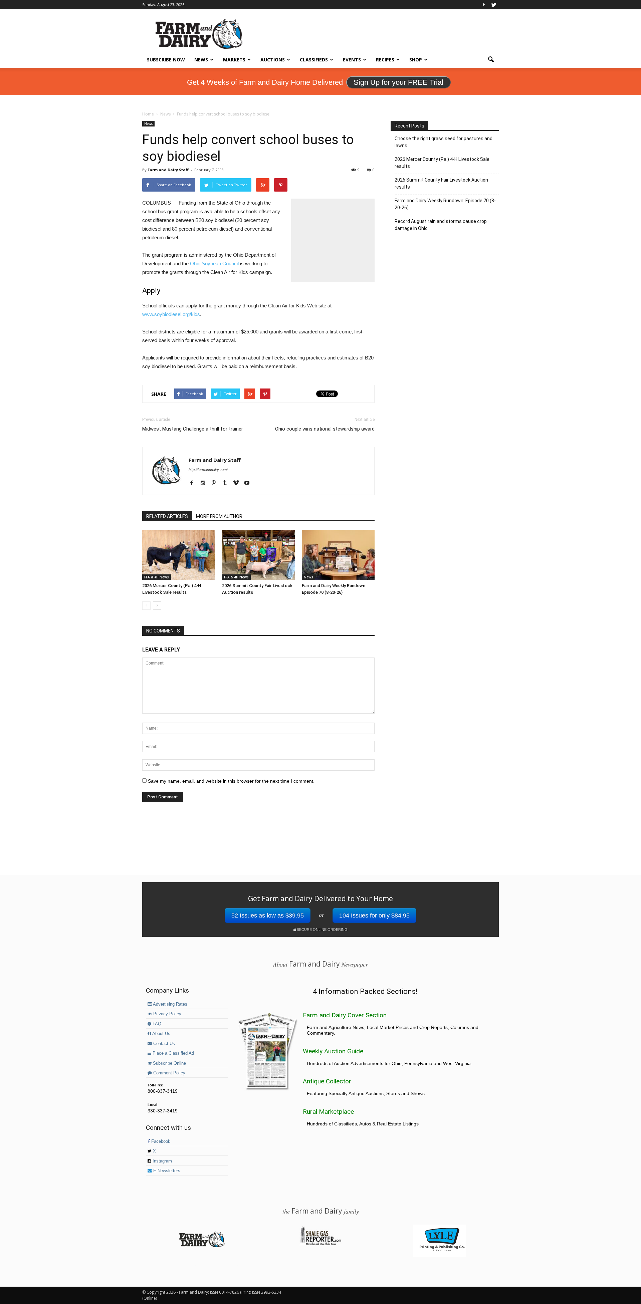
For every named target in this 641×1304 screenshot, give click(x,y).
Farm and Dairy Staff (168, 169)
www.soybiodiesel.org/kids (171, 314)
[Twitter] (494, 5)
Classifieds (314, 59)
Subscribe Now (166, 59)
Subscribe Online (169, 1063)
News (201, 59)
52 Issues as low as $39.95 (267, 915)
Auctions (272, 59)
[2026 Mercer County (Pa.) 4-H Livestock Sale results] (178, 555)
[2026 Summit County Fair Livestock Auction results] (258, 555)
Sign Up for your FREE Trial (398, 82)
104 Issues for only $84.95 (374, 915)
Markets (234, 59)
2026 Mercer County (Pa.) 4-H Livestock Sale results (442, 163)
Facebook (160, 1141)
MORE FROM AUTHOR (219, 516)
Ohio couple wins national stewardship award (325, 429)
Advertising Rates (169, 1004)
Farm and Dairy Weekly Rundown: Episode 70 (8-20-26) (445, 204)
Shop (415, 59)
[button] (491, 60)
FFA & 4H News (156, 577)
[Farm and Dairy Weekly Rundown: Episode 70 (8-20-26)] (338, 555)
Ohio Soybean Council (214, 263)
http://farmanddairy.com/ (208, 470)
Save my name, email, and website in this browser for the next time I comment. (231, 781)
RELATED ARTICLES (167, 516)
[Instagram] (205, 483)
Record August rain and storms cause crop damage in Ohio (441, 225)
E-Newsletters (166, 1170)
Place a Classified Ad (172, 1053)
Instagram (161, 1161)
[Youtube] (249, 483)
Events (352, 59)
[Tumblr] (227, 483)
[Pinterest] (216, 483)
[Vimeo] (238, 483)
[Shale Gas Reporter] (320, 1244)
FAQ (156, 1024)
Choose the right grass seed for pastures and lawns (443, 142)
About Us (160, 1033)
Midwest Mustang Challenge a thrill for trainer (192, 429)
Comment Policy (168, 1073)
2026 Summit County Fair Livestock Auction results (441, 183)
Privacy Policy (166, 1014)
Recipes (385, 59)
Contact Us (163, 1043)
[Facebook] (484, 5)
